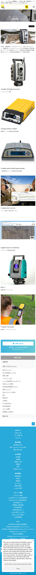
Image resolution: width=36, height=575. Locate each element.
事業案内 (18, 464)
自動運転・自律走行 (8, 412)
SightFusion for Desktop (10, 248)
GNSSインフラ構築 (8, 384)
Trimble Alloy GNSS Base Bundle (13, 168)
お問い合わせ (19, 343)
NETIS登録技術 (7, 406)
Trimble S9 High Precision (10, 89)
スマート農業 (6, 409)
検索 (26, 7)
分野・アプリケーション (10, 366)
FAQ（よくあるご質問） (18, 514)
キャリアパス (18, 483)
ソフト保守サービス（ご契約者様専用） (18, 497)
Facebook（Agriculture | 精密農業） (18, 524)
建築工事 (5, 398)
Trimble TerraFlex (7, 327)
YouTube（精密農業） (18, 534)
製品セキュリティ (18, 469)
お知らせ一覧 (18, 433)
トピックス (18, 437)
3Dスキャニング (7, 370)
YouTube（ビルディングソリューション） (18, 536)
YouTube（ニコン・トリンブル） (17, 531)
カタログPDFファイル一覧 (18, 512)
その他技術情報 (18, 517)
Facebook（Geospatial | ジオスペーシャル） (18, 526)
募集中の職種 (18, 485)
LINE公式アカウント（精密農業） (18, 538)
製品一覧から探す (18, 449)
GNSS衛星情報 (18, 507)
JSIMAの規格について (18, 510)
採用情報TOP (18, 476)
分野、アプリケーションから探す (18, 447)
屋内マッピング (7, 389)
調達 (18, 466)
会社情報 (18, 457)
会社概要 (18, 459)
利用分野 (5, 362)
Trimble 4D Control (8, 208)
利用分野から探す (18, 445)
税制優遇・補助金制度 (18, 505)
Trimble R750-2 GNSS (9, 129)
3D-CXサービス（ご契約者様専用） (18, 500)
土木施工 (5, 400)
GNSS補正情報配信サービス (10, 387)
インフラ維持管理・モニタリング (12, 381)
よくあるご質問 (18, 488)
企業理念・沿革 (18, 461)
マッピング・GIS (7, 378)
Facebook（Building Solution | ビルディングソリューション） (18, 529)
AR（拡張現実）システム (9, 373)
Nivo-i (3, 287)
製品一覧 (5, 416)
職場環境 (18, 481)
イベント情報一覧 (18, 435)
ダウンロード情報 (18, 495)
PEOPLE (18, 478)
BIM (4, 395)
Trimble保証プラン (18, 502)
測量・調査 (6, 375)
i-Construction (7, 403)
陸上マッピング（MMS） (9, 392)
